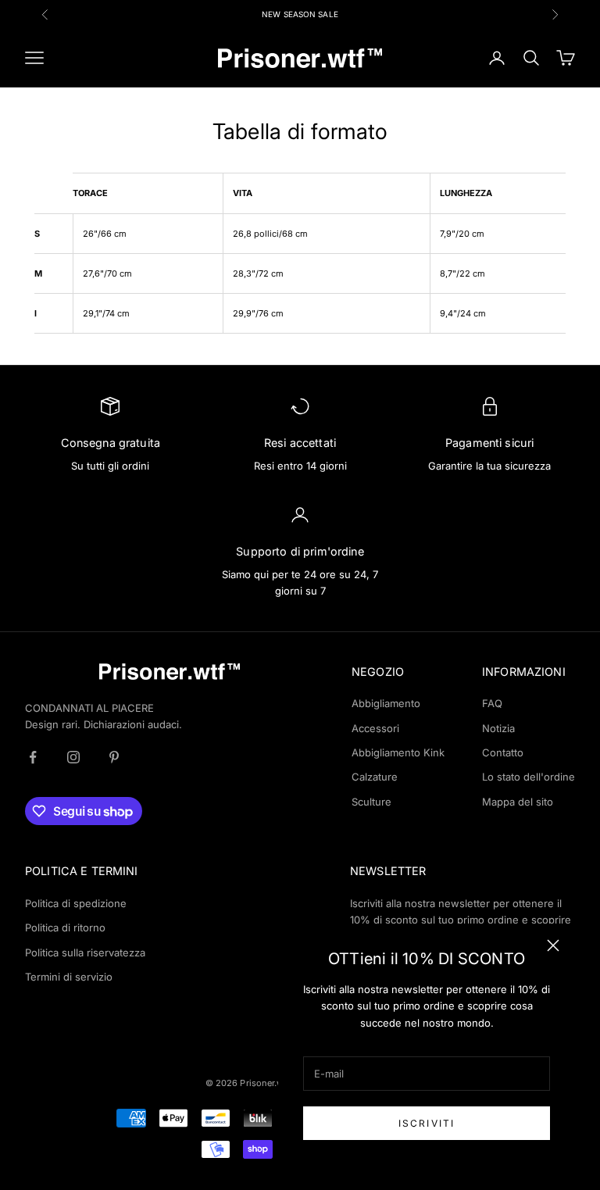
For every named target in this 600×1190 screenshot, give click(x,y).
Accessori (375, 728)
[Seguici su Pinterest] (114, 757)
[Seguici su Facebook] (33, 757)
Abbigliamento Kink (398, 752)
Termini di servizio (68, 976)
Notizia (498, 728)
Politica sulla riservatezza (85, 952)
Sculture (371, 801)
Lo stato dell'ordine (528, 776)
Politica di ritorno (65, 927)
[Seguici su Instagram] (73, 757)
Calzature (375, 776)
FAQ (492, 703)
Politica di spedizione (76, 903)
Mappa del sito (517, 801)
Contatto (502, 752)
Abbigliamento (386, 703)
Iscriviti (426, 1123)
